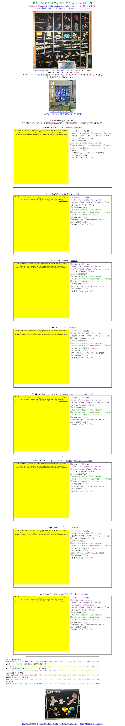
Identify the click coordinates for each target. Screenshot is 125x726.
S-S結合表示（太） (77, 153)
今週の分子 (78, 127)
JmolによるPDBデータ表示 (78, 8)
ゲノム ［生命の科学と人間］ (60, 70)
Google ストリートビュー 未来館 (61, 112)
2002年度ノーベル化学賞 (83, 461)
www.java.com (63, 134)
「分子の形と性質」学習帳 (48, 724)
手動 (84, 6)
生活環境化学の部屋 (29, 724)
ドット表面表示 (76, 155)
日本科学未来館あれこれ (69, 724)
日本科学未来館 (39, 70)
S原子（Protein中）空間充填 (95, 153)
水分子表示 (108, 133)
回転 (86, 155)
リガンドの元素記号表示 (79, 140)
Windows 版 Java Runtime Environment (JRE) (54, 6)
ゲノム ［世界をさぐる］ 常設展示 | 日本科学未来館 (63, 114)
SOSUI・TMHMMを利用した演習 (81, 394)
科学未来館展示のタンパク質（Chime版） (52, 8)
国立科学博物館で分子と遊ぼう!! (91, 724)
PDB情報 (69, 127)
